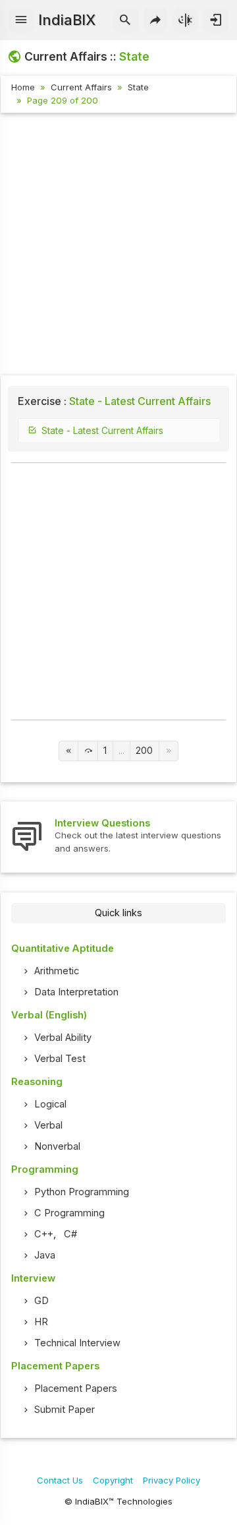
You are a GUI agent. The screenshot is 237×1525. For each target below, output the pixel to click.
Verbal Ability (63, 1037)
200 (144, 750)
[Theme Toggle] (186, 20)
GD (41, 1301)
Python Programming (81, 1192)
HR (41, 1322)
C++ (43, 1234)
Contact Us (60, 1480)
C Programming (69, 1213)
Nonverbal (57, 1146)
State (138, 87)
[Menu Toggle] (21, 20)
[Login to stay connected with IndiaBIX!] (215, 20)
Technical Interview (77, 1343)
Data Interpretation (76, 992)
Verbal (48, 1125)
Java (44, 1255)
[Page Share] (156, 20)
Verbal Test (60, 1059)
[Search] (125, 20)
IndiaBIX (66, 19)
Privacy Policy (171, 1480)
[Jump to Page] (88, 751)
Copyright (113, 1480)
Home (23, 87)
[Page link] (69, 751)
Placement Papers (75, 1388)
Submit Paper (64, 1410)
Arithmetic (56, 971)
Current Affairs (81, 87)
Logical (50, 1104)
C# (70, 1234)
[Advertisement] (118, 246)
